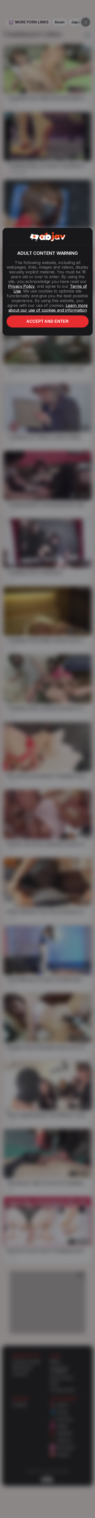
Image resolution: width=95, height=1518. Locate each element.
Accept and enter (47, 321)
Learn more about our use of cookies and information (48, 308)
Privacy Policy (21, 286)
